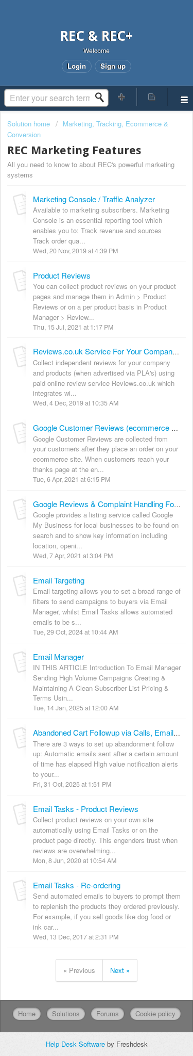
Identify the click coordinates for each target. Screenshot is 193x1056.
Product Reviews (62, 275)
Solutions (66, 1013)
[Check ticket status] (152, 97)
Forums (107, 1013)
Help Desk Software (76, 1044)
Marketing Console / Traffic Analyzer (94, 198)
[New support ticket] (122, 97)
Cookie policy (155, 1013)
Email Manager (58, 656)
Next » (120, 970)
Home (27, 1013)
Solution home (29, 123)
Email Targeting (58, 580)
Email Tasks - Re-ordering (76, 885)
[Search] (102, 97)
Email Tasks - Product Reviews (85, 808)
